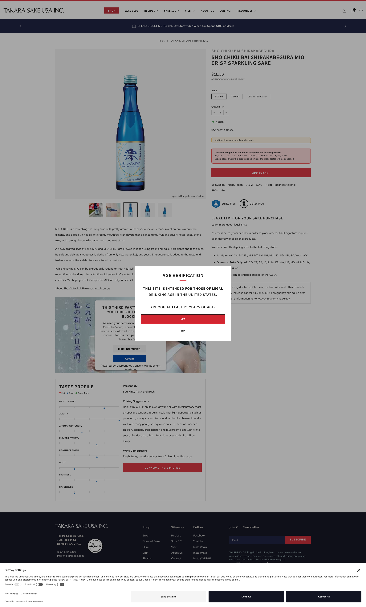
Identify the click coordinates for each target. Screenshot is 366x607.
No (183, 330)
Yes (183, 319)
